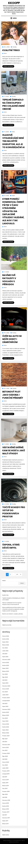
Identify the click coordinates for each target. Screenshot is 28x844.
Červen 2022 (5, 724)
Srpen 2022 (5, 721)
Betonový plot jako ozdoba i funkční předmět (12, 394)
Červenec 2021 (6, 744)
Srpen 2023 (5, 706)
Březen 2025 (5, 671)
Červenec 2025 (6, 659)
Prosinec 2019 (5, 771)
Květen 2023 (5, 712)
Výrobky (15, 47)
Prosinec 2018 (5, 791)
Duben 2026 (5, 642)
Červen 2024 (5, 689)
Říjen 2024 (5, 677)
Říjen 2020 (5, 756)
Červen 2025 (5, 662)
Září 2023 (4, 703)
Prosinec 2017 (5, 812)
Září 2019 (4, 777)
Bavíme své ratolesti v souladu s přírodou (9, 280)
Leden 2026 (5, 650)
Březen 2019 (5, 785)
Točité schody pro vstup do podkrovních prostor (13, 512)
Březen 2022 (5, 733)
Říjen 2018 (5, 794)
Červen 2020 (5, 762)
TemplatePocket (17, 840)
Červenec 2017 (6, 818)
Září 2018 (4, 797)
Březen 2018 (5, 809)
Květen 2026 (5, 639)
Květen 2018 (5, 806)
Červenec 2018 (6, 800)
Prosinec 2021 (5, 735)
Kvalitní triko (11, 50)
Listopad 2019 (5, 774)
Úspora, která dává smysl (11, 546)
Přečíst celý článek (8, 66)
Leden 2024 (5, 694)
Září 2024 (4, 680)
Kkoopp (14, 3)
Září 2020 (4, 759)
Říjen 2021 (5, 738)
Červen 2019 (5, 779)
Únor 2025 (5, 674)
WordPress (16, 842)
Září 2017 (4, 815)
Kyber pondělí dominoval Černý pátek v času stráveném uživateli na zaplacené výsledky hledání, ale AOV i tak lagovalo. (13, 211)
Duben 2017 (5, 821)
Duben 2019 (5, 782)
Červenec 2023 (6, 709)
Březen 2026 (5, 645)
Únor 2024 (5, 691)
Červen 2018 (5, 803)
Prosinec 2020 (6, 753)
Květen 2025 (5, 665)
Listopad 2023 (6, 700)
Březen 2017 (5, 823)
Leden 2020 (5, 768)
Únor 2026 (5, 648)
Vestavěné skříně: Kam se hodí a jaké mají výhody (13, 450)
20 (17, 574)
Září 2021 (4, 741)
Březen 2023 (5, 715)
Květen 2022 (5, 727)
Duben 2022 (5, 730)
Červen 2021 (5, 747)
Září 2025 (4, 653)
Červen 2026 (5, 636)
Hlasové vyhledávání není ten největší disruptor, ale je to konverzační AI (13, 141)
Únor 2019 (4, 788)
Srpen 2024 (5, 683)
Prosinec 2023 (6, 697)
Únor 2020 (5, 765)
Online (13, 131)
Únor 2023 (5, 718)
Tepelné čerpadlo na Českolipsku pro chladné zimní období (13, 104)
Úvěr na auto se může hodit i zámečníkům (12, 339)
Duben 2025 (5, 668)
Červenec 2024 (6, 686)
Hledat (4, 580)
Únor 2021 (4, 750)
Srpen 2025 (5, 656)
